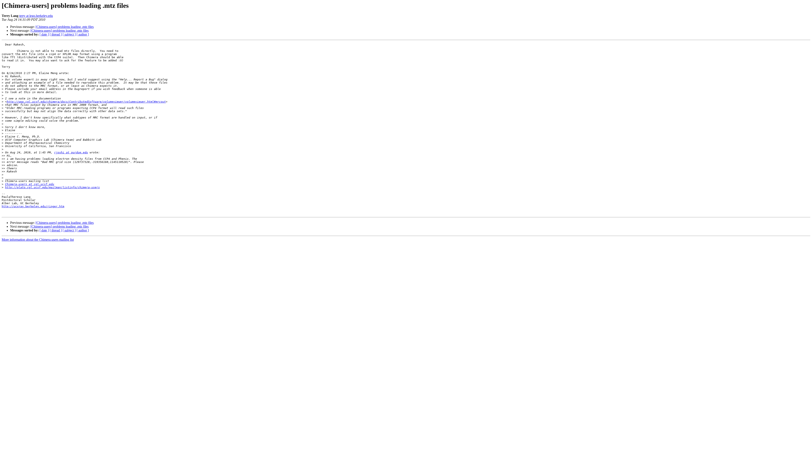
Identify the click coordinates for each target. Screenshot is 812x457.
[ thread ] (56, 34)
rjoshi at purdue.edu (71, 152)
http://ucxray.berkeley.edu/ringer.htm (33, 206)
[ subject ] (69, 34)
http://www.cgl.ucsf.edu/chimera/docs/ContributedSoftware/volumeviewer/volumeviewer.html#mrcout (86, 101)
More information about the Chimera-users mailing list (38, 239)
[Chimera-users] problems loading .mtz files (65, 27)
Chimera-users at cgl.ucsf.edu (29, 184)
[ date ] (44, 34)
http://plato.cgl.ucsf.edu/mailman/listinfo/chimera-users (52, 187)
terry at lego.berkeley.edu (36, 16)
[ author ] (83, 34)
